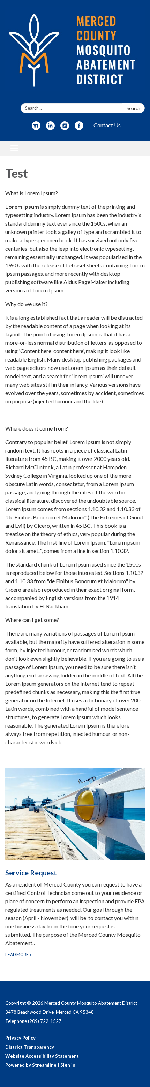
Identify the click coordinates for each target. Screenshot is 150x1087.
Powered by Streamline (31, 1065)
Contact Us (107, 125)
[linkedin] (50, 127)
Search (133, 108)
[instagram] (64, 127)
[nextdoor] (36, 127)
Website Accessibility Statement (42, 1056)
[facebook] (79, 127)
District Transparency (29, 1047)
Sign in (67, 1065)
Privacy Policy (20, 1038)
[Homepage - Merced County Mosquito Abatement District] (75, 53)
